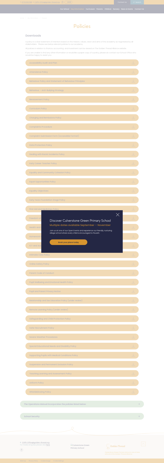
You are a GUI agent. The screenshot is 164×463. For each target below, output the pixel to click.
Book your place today (68, 242)
